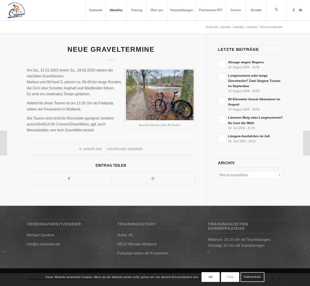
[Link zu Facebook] (293, 10)
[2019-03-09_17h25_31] (16, 10)
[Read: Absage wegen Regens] (222, 64)
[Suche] (276, 10)
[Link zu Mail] (300, 10)
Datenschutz (252, 277)
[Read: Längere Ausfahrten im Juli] (222, 138)
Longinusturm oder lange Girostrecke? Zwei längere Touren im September (254, 81)
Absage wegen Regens (246, 62)
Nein (230, 277)
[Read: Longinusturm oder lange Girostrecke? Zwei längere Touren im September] (222, 77)
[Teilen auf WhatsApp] (153, 178)
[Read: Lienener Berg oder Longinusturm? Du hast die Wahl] (222, 119)
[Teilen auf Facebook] (69, 178)
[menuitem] (95, 10)
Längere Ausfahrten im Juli (249, 136)
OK (211, 277)
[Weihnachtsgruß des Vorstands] (3, 143)
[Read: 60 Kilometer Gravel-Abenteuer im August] (222, 101)
